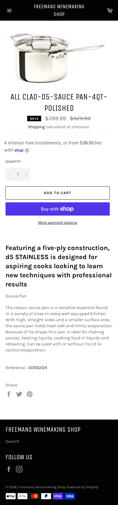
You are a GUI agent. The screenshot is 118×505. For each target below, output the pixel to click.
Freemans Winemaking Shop (59, 10)
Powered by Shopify (82, 487)
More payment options (57, 222)
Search (12, 441)
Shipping (36, 126)
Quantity (13, 161)
